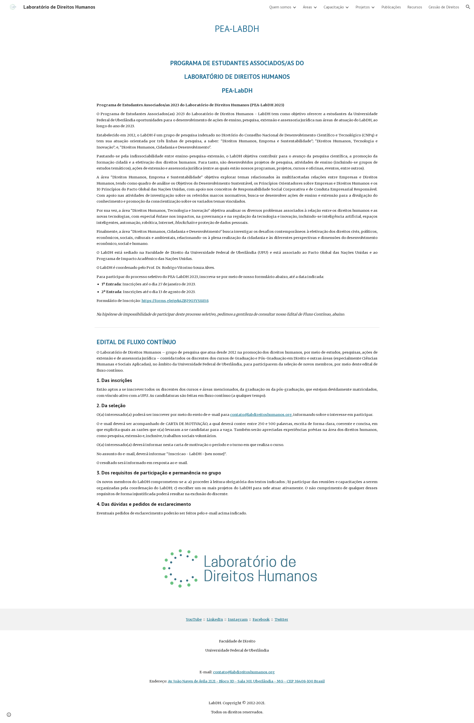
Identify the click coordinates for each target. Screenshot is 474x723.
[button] (468, 7)
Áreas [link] (307, 6)
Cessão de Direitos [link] (444, 6)
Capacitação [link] (334, 6)
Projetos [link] (363, 6)
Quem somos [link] (280, 6)
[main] (237, 29)
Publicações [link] (391, 6)
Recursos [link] (414, 6)
